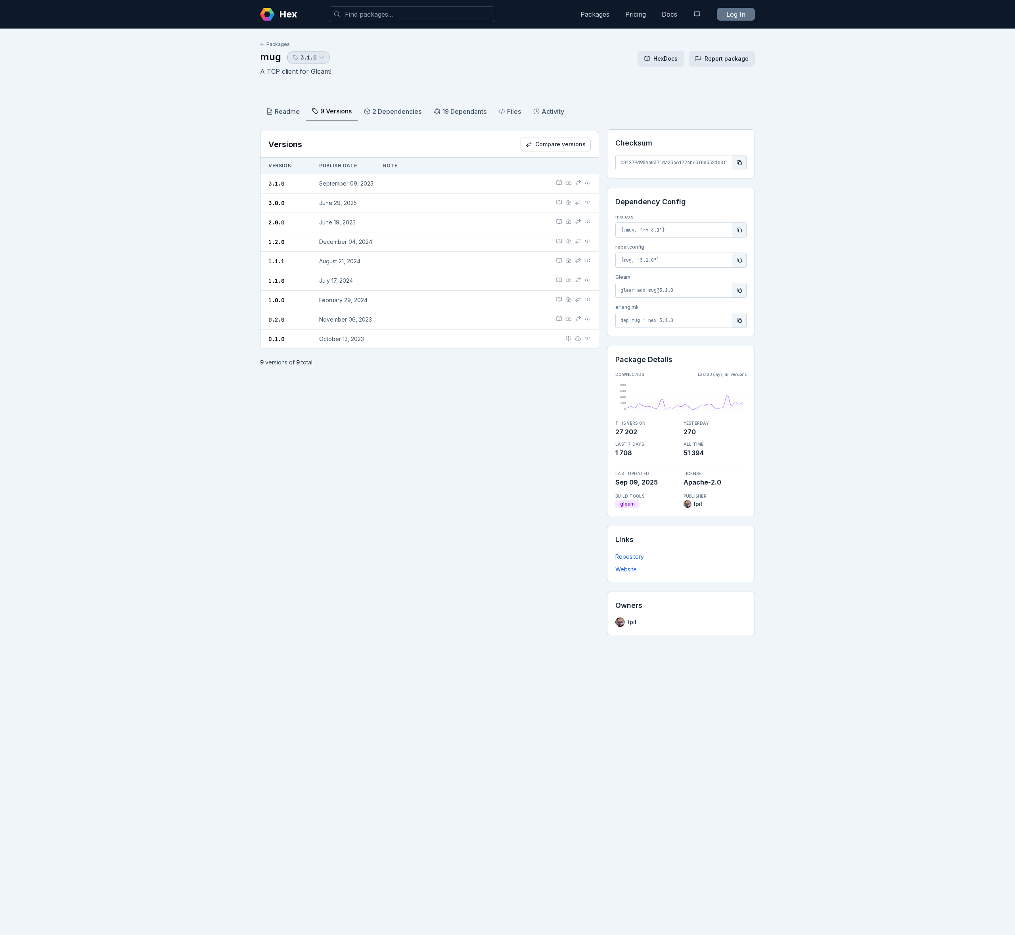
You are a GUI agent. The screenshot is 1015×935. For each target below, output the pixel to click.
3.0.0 (276, 203)
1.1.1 (276, 261)
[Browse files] (587, 183)
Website (626, 569)
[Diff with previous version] (578, 183)
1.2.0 (276, 241)
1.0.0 (276, 300)
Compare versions (560, 144)
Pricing (635, 14)
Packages (594, 14)
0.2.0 (276, 319)
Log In (735, 14)
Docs (669, 14)
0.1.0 (276, 339)
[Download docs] (568, 183)
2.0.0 (276, 222)
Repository (629, 556)
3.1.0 (276, 183)
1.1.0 (276, 280)
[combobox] (412, 14)
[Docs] (559, 183)
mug (270, 57)
